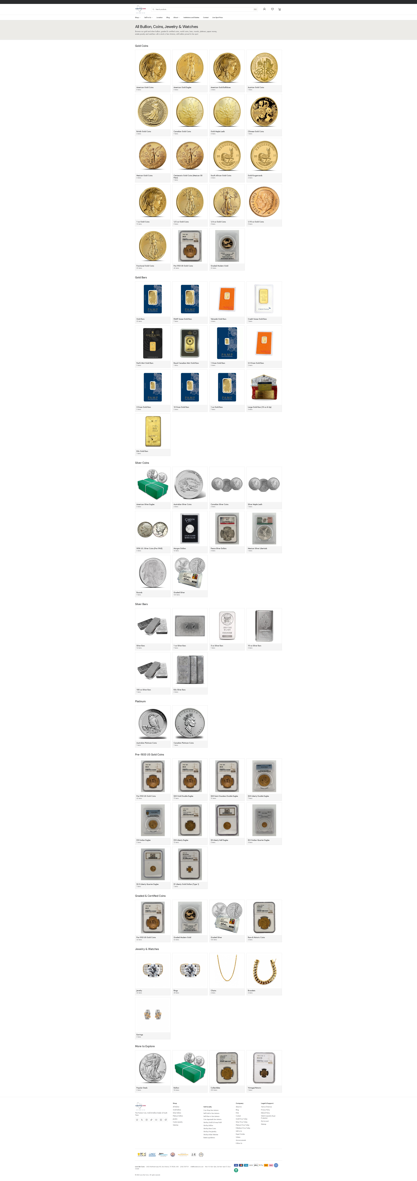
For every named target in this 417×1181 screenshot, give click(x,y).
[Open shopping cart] (279, 9)
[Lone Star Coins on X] (142, 1120)
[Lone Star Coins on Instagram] (147, 1120)
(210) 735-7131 (184, 1167)
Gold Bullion (177, 1110)
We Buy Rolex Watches (211, 1134)
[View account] (264, 9)
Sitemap (263, 1124)
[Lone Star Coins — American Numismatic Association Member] (183, 1154)
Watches (175, 1125)
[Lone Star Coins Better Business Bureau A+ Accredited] (193, 1154)
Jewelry (175, 1119)
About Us (239, 1107)
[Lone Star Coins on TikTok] (151, 1120)
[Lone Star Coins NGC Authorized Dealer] (152, 1154)
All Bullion (176, 1107)
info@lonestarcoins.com (196, 1167)
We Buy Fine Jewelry (210, 1131)
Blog (168, 17)
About (176, 17)
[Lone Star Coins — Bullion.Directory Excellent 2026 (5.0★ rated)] (201, 1154)
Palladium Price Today (243, 1128)
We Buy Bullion (208, 1125)
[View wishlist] (272, 9)
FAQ (237, 1113)
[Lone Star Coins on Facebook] (137, 1120)
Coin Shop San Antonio (211, 1110)
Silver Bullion (177, 1113)
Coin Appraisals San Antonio (212, 1119)
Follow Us (239, 1143)
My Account (265, 1121)
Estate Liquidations (209, 1138)
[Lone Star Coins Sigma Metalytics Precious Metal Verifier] (163, 1154)
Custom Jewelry (178, 1122)
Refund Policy (265, 1113)
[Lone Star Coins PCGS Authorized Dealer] (142, 1154)
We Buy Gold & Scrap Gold (213, 1122)
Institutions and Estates (191, 17)
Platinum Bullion (178, 1116)
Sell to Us (147, 17)
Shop (137, 17)
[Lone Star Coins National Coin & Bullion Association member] (172, 1154)
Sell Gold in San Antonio (211, 1113)
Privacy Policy (265, 1110)
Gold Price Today (241, 1119)
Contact (205, 17)
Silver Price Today (241, 1122)
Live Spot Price (217, 17)
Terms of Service (266, 1107)
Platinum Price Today (242, 1125)
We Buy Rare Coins (210, 1128)
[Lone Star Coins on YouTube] (156, 1120)
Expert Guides (240, 1134)
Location (160, 17)
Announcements (241, 1140)
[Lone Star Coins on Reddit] (166, 1120)
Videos (238, 1137)
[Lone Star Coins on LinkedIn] (161, 1120)
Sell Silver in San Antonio (211, 1116)
